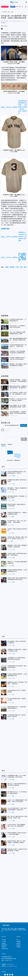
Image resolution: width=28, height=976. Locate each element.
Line (10, 974)
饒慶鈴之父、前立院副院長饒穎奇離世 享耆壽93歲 (3, 563)
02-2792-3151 (10, 964)
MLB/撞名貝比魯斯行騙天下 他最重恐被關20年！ (4, 321)
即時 (17, 6)
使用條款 (4, 943)
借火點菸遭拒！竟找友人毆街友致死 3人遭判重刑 (3, 643)
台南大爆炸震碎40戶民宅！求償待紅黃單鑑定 (3, 692)
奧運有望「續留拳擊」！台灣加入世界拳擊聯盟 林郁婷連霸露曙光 (4, 381)
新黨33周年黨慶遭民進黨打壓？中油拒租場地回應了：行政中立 (3, 473)
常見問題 (19, 941)
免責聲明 (4, 946)
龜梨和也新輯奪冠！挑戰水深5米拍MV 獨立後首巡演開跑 (3, 835)
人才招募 (4, 941)
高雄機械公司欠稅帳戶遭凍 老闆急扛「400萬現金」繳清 (3, 651)
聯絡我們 (19, 943)
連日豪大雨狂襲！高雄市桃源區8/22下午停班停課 (3, 506)
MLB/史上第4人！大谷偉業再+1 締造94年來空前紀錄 (4, 327)
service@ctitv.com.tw (12, 966)
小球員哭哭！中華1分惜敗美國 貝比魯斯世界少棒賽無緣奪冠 (4, 353)
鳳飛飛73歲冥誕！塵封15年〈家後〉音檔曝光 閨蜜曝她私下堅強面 (3, 843)
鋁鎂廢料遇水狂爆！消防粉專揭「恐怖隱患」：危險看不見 (3, 684)
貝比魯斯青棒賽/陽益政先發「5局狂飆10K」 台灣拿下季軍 (4, 346)
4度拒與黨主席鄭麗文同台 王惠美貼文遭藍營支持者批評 (3, 514)
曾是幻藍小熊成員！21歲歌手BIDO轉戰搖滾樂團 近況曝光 (3, 851)
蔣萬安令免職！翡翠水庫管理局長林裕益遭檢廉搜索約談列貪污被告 (3, 580)
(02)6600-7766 (8, 960)
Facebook (5, 974)
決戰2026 (13, 6)
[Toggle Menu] (25, 6)
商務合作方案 (5, 948)
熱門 (20, 6)
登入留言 (23, 425)
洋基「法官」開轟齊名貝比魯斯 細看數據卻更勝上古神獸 (4, 334)
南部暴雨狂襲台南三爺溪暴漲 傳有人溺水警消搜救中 (3, 668)
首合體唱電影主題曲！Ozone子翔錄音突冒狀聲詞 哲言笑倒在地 (3, 777)
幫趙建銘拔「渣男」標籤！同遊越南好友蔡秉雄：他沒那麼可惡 (3, 547)
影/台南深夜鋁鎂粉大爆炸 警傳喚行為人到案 (3, 700)
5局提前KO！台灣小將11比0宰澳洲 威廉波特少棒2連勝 (4, 400)
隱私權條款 (4, 945)
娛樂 (13, 779)
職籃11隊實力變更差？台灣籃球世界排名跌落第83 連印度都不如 (4, 388)
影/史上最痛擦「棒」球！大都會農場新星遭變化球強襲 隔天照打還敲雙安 (4, 407)
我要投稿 (19, 946)
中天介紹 (4, 939)
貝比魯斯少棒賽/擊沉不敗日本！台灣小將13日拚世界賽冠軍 (4, 359)
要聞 (23, 6)
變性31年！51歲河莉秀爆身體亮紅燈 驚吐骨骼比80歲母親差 (3, 785)
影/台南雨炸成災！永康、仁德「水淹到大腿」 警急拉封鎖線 (3, 523)
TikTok (12, 974)
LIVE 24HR (5, 6)
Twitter (2, 974)
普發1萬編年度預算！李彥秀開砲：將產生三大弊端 (3, 498)
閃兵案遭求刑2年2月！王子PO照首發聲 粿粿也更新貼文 (3, 794)
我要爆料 (19, 945)
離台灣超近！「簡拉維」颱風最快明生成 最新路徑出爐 (3, 490)
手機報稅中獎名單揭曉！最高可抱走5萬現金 (3, 482)
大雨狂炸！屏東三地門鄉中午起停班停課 (3, 531)
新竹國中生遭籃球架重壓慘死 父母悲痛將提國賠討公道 (3, 572)
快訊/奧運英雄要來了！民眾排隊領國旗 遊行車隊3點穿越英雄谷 (4, 413)
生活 (14, 483)
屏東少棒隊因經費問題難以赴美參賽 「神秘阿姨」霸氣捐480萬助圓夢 (4, 340)
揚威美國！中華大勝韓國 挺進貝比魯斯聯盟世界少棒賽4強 (4, 365)
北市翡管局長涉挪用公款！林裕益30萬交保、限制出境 (3, 717)
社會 (14, 573)
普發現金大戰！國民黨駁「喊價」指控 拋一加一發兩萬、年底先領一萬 (3, 539)
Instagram (7, 974)
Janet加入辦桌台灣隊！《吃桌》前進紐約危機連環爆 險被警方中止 (3, 810)
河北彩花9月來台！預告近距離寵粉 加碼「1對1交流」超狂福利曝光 (3, 826)
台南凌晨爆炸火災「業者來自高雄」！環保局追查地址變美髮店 (3, 659)
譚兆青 (4, 22)
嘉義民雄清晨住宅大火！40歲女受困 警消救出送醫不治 (3, 709)
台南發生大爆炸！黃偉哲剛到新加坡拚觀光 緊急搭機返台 (3, 555)
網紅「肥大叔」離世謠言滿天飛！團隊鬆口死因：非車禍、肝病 (3, 818)
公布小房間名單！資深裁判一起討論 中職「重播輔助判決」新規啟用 (4, 394)
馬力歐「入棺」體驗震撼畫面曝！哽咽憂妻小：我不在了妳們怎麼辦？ (3, 802)
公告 (18, 939)
